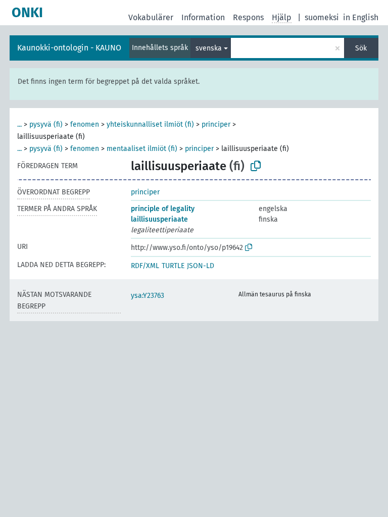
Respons (248, 17)
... (19, 124)
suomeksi (322, 17)
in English (360, 17)
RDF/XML (145, 266)
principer (216, 124)
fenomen (84, 124)
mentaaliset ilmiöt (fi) (142, 148)
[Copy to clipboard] (256, 166)
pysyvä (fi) (46, 124)
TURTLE (173, 266)
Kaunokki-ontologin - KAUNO (69, 48)
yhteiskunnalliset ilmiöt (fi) (150, 124)
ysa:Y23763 (147, 295)
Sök (361, 48)
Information (203, 17)
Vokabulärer (150, 17)
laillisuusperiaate (159, 219)
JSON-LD (200, 266)
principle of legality (163, 208)
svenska (209, 48)
